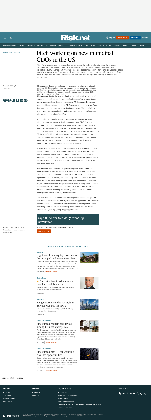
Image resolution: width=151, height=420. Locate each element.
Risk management (9, 45)
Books (108, 45)
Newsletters (122, 37)
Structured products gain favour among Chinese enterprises (54, 325)
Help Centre (7, 401)
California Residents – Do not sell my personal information (79, 405)
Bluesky (134, 393)
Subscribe (135, 37)
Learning (125, 45)
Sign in (145, 37)
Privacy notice (63, 398)
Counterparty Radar (75, 45)
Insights (101, 45)
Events (133, 45)
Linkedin (123, 393)
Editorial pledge (9, 398)
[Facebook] (9, 100)
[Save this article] (17, 100)
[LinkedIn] (13, 100)
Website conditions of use (67, 395)
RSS (144, 393)
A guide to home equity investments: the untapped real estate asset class (57, 257)
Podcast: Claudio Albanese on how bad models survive (55, 282)
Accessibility (62, 392)
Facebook (127, 393)
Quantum (61, 45)
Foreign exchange (18, 230)
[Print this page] (26, 100)
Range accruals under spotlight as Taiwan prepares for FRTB (56, 304)
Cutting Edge (51, 45)
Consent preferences (66, 408)
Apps (137, 393)
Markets (22, 45)
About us (6, 392)
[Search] (11, 38)
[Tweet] (5, 100)
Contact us (7, 395)
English (112, 37)
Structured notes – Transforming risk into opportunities (55, 353)
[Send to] (21, 100)
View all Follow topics (120, 393)
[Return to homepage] (75, 40)
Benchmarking (90, 45)
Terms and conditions (66, 401)
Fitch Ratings (7, 232)
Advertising (36, 392)
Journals (116, 45)
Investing (40, 45)
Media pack (36, 395)
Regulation (31, 45)
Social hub (141, 393)
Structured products (11, 52)
